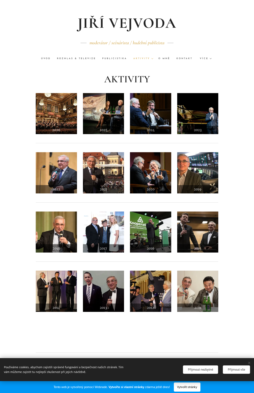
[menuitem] (47, 59)
